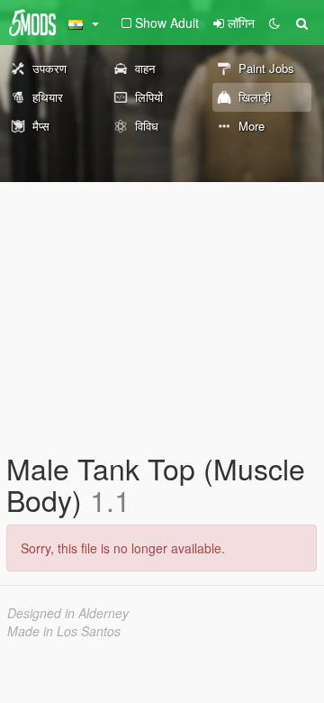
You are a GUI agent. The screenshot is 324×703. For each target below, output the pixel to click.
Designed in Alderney (68, 613)
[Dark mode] (274, 22)
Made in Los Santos (64, 631)
